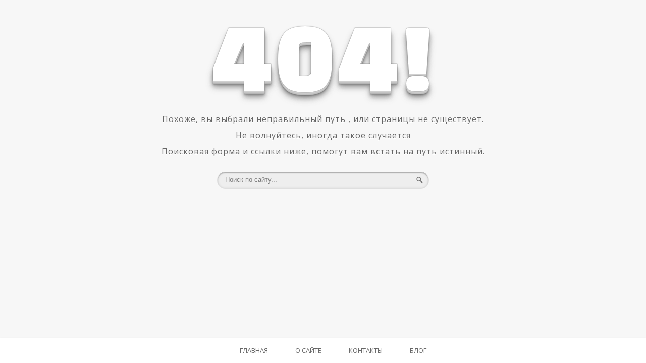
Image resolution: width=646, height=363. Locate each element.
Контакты (366, 350)
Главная (254, 350)
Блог (418, 350)
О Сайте (308, 350)
